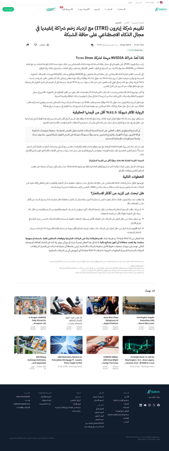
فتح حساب (8, 9)
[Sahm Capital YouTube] (145, 405)
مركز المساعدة (150, 2)
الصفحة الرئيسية (138, 23)
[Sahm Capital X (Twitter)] (154, 405)
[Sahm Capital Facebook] (158, 405)
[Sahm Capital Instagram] (149, 405)
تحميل (130, 2)
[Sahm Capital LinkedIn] (140, 405)
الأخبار (126, 23)
